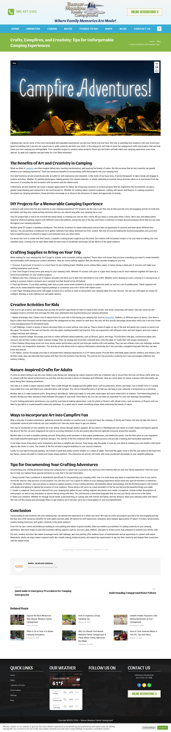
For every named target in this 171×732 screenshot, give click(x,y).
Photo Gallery (15, 690)
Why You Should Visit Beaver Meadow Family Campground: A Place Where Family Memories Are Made (92, 636)
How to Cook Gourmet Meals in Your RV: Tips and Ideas (143, 633)
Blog (14, 63)
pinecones (109, 317)
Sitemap (13, 695)
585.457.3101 (26, 11)
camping (29, 168)
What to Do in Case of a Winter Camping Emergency (40, 633)
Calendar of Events (17, 685)
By (83, 550)
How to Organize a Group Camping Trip (89, 617)
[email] (144, 685)
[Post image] (17, 620)
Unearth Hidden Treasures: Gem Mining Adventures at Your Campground (143, 618)
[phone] (149, 685)
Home (12, 675)
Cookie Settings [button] (149, 728)
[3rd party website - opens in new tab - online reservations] (144, 697)
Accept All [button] (162, 728)
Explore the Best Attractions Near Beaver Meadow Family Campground (39, 618)
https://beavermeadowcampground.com (42, 567)
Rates (12, 680)
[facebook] (139, 685)
